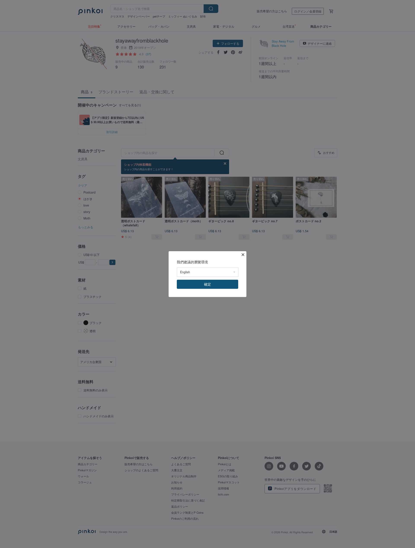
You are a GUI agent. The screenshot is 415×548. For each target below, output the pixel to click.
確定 (207, 284)
